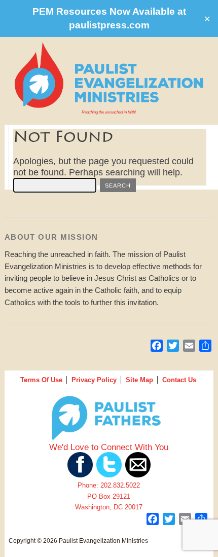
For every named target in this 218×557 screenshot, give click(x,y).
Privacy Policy (94, 380)
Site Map (139, 380)
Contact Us (179, 380)
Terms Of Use (41, 380)
